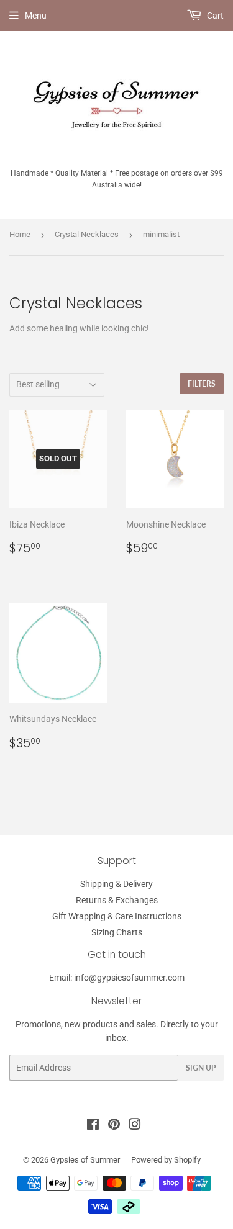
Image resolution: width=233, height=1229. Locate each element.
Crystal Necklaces (87, 234)
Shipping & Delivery (116, 884)
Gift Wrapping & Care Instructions (116, 916)
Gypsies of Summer (85, 1159)
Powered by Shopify (166, 1159)
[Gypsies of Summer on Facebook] (92, 1126)
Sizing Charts (116, 932)
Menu (36, 15)
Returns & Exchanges (117, 900)
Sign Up (201, 1068)
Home (19, 234)
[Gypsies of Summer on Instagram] (135, 1126)
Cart (214, 15)
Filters (202, 384)
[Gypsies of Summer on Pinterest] (114, 1126)
